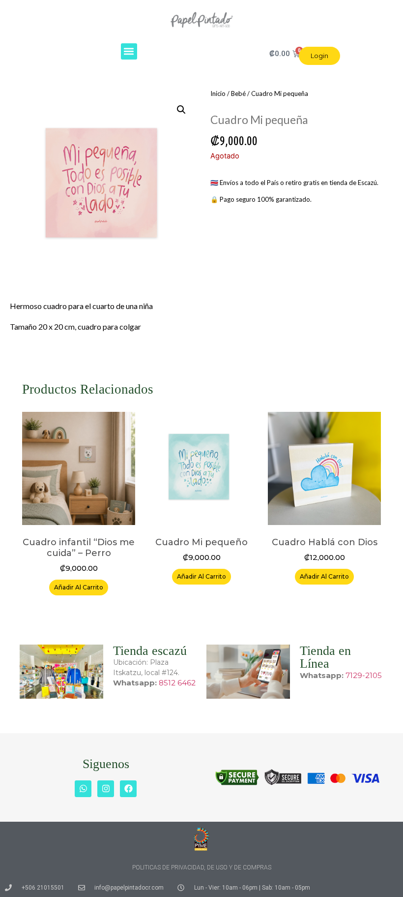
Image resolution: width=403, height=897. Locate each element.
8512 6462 (177, 682)
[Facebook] (128, 788)
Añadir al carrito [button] (78, 587)
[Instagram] (105, 788)
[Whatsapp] (83, 788)
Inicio (218, 93)
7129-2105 (363, 675)
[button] (129, 51)
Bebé (238, 93)
